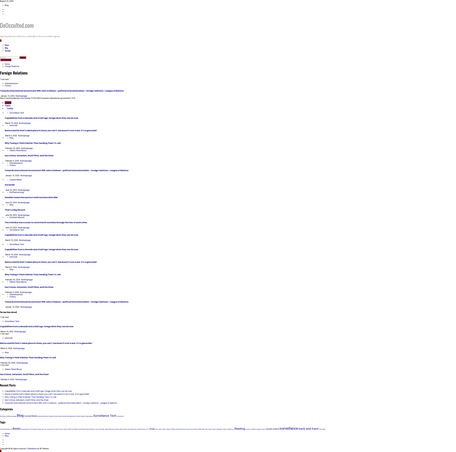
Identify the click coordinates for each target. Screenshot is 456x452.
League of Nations (171, 429)
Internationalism (11, 83)
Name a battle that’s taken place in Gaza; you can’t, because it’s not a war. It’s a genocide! (51, 130)
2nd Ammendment (5, 429)
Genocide (13, 125)
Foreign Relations (90, 429)
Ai (11, 429)
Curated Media (16, 180)
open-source (208, 429)
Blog (7, 5)
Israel (152, 429)
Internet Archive (141, 429)
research (248, 429)
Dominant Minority (17, 217)
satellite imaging (256, 429)
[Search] (0, 55)
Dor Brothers (74, 429)
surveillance (289, 428)
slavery (263, 429)
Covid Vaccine (59, 429)
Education (51, 416)
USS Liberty (322, 429)
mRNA (199, 429)
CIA (31, 429)
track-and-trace (308, 428)
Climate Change (36, 429)
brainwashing (25, 429)
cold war (44, 429)
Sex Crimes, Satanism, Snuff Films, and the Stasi (29, 155)
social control (272, 429)
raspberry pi (230, 429)
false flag (81, 429)
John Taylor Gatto (160, 429)
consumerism (51, 429)
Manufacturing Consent (183, 429)
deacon (66, 429)
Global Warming (109, 429)
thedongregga (21, 96)
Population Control (221, 429)
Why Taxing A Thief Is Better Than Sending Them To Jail (33, 143)
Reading (240, 428)
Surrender (10, 184)
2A (1, 416)
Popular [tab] (8, 105)
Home (7, 45)
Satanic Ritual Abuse (18, 150)
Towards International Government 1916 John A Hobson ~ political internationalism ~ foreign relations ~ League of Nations (62, 90)
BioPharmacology (17, 192)
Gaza (96, 429)
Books (17, 428)
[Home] (0, 40)
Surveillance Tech (17, 113)
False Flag (58, 416)
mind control (193, 429)
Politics (8, 86)
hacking (116, 429)
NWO (203, 429)
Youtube (7, 50)
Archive (4, 416)
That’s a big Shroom (15, 210)
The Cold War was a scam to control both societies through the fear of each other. (46, 222)
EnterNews (32, 448)
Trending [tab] (9, 108)
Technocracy (120, 416)
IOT (148, 429)
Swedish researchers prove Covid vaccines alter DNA (31, 197)
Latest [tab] (8, 102)
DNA (69, 429)
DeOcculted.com (17, 25)
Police (214, 429)
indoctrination (123, 429)
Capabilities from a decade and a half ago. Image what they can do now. (42, 118)
